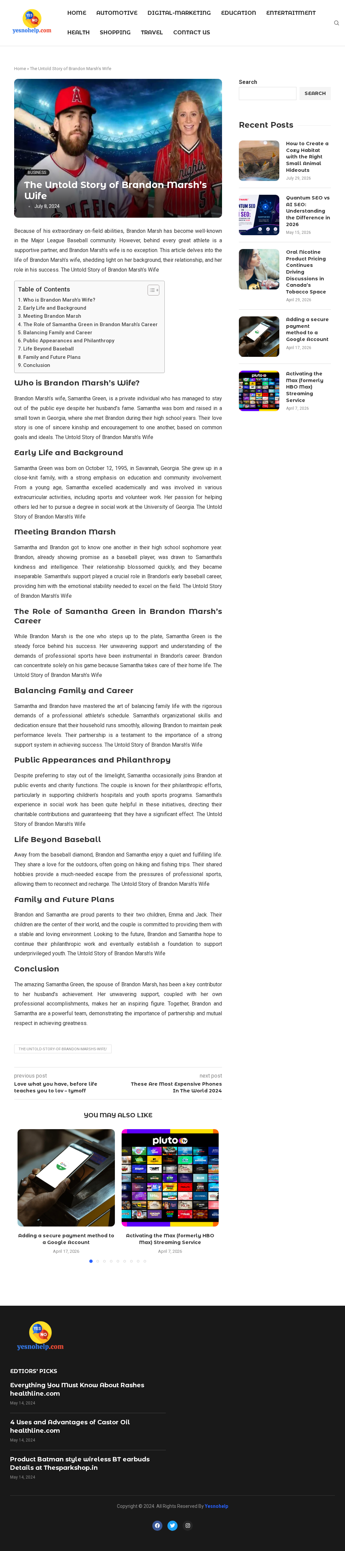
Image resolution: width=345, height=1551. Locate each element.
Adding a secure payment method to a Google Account (307, 329)
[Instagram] (188, 1526)
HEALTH (78, 32)
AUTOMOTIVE (116, 13)
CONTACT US (191, 32)
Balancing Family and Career (57, 333)
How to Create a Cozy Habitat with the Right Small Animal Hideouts (307, 157)
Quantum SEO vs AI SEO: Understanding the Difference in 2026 (308, 211)
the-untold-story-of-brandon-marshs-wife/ (63, 1049)
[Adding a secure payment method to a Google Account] (66, 1178)
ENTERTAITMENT (291, 13)
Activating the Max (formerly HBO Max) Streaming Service (304, 387)
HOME (76, 13)
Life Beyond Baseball (48, 349)
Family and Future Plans (52, 357)
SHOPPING (115, 32)
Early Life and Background (54, 308)
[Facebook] (157, 1526)
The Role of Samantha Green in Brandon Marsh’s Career (90, 324)
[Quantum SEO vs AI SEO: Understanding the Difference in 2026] (259, 215)
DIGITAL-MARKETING (179, 13)
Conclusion (36, 365)
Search (248, 82)
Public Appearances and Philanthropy (68, 341)
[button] (26, 1196)
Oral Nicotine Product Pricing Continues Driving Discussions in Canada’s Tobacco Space (306, 272)
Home (20, 68)
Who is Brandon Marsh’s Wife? (59, 300)
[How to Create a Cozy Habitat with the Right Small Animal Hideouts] (259, 161)
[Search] (336, 23)
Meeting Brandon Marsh (52, 316)
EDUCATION (238, 13)
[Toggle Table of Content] (150, 290)
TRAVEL (152, 32)
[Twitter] (172, 1526)
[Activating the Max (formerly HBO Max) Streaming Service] (170, 1178)
